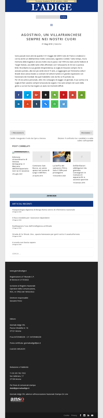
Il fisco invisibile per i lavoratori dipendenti (31, 218)
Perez (19, 301)
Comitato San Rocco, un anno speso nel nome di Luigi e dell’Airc (41, 169)
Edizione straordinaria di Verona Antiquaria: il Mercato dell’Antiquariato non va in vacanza (20, 164)
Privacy (74, 415)
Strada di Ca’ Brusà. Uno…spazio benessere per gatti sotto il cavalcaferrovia (46, 234)
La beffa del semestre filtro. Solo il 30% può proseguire (60, 169)
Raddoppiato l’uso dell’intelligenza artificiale (32, 226)
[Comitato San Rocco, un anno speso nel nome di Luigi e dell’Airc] (41, 156)
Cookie (66, 415)
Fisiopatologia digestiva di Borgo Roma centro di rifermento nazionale (43, 209)
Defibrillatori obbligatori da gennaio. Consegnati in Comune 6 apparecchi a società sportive (80, 172)
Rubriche (57, 44)
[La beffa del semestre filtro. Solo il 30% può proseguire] (61, 156)
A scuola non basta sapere (24, 242)
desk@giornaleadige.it (20, 388)
